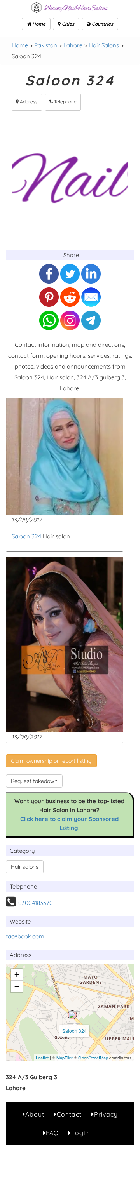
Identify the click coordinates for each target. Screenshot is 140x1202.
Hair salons (24, 866)
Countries (102, 24)
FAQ (52, 1133)
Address (28, 101)
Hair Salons (104, 45)
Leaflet (42, 1057)
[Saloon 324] (72, 1014)
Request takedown (34, 781)
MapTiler (64, 1057)
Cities (67, 24)
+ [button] (16, 974)
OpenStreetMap (93, 1057)
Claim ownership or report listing (51, 760)
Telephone (65, 101)
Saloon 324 (26, 536)
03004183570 (35, 902)
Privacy (106, 1114)
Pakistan (45, 45)
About (34, 1114)
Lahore (72, 45)
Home (38, 24)
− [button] (16, 986)
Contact (69, 1114)
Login (80, 1133)
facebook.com (25, 936)
